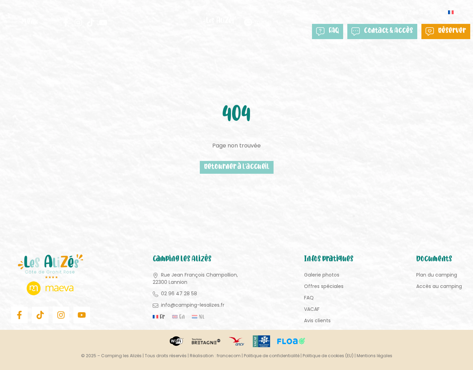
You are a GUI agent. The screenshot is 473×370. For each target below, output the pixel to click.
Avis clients (317, 320)
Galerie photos (321, 274)
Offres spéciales (323, 286)
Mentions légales (374, 356)
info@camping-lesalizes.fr (192, 304)
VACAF (312, 309)
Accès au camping (439, 286)
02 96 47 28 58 (423, 12)
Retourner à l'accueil (236, 167)
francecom (229, 356)
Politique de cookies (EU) (328, 356)
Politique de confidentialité (272, 356)
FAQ (334, 31)
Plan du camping (436, 274)
